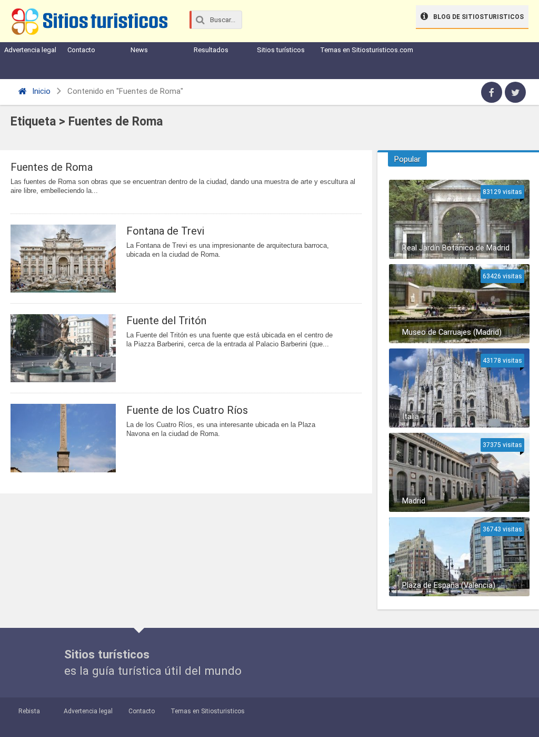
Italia (410, 416)
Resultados (211, 50)
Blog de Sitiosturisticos (478, 17)
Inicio (40, 91)
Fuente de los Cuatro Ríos (187, 410)
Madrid (413, 501)
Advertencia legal (30, 50)
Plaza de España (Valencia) (448, 585)
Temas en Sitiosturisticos (208, 711)
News (139, 50)
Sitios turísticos (281, 50)
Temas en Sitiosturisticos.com (366, 50)
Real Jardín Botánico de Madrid (456, 248)
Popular (407, 159)
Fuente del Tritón (166, 320)
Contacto (81, 50)
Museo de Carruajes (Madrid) (452, 332)
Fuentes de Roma (52, 167)
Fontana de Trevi (165, 231)
